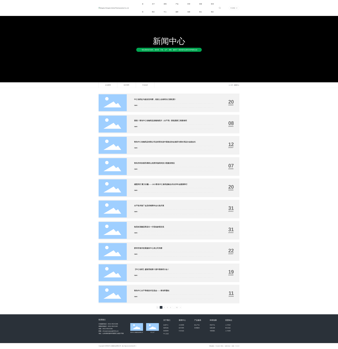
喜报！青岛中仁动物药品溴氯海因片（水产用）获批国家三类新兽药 (160, 120)
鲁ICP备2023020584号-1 (129, 346)
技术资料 (126, 85)
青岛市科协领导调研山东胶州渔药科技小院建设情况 (154, 163)
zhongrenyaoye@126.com (111, 331)
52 (177, 307)
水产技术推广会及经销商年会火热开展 (149, 206)
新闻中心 (169, 41)
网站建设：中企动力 (214, 346)
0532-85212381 (113, 326)
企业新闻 (108, 85)
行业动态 (145, 85)
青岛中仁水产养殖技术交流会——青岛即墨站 (151, 291)
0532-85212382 (108, 328)
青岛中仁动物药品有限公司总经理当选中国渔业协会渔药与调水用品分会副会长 (165, 142)
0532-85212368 (113, 324)
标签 (233, 346)
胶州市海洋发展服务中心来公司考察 (148, 248)
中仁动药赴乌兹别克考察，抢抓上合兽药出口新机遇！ (155, 99)
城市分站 (227, 346)
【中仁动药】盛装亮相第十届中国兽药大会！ (151, 269)
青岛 (222, 346)
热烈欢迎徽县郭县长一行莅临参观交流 (149, 227)
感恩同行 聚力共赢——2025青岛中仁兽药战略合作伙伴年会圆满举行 (160, 184)
